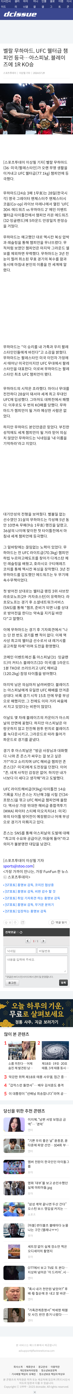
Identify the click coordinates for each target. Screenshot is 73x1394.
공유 (22, 922)
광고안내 (42, 1366)
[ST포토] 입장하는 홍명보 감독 (25, 911)
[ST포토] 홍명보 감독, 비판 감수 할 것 (30, 891)
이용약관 (55, 1366)
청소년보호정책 (49, 1370)
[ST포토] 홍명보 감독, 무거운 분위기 (29, 905)
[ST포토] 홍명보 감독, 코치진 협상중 (29, 885)
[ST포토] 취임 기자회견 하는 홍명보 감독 (32, 898)
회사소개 (18, 1366)
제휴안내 (30, 1366)
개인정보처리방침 (29, 1370)
